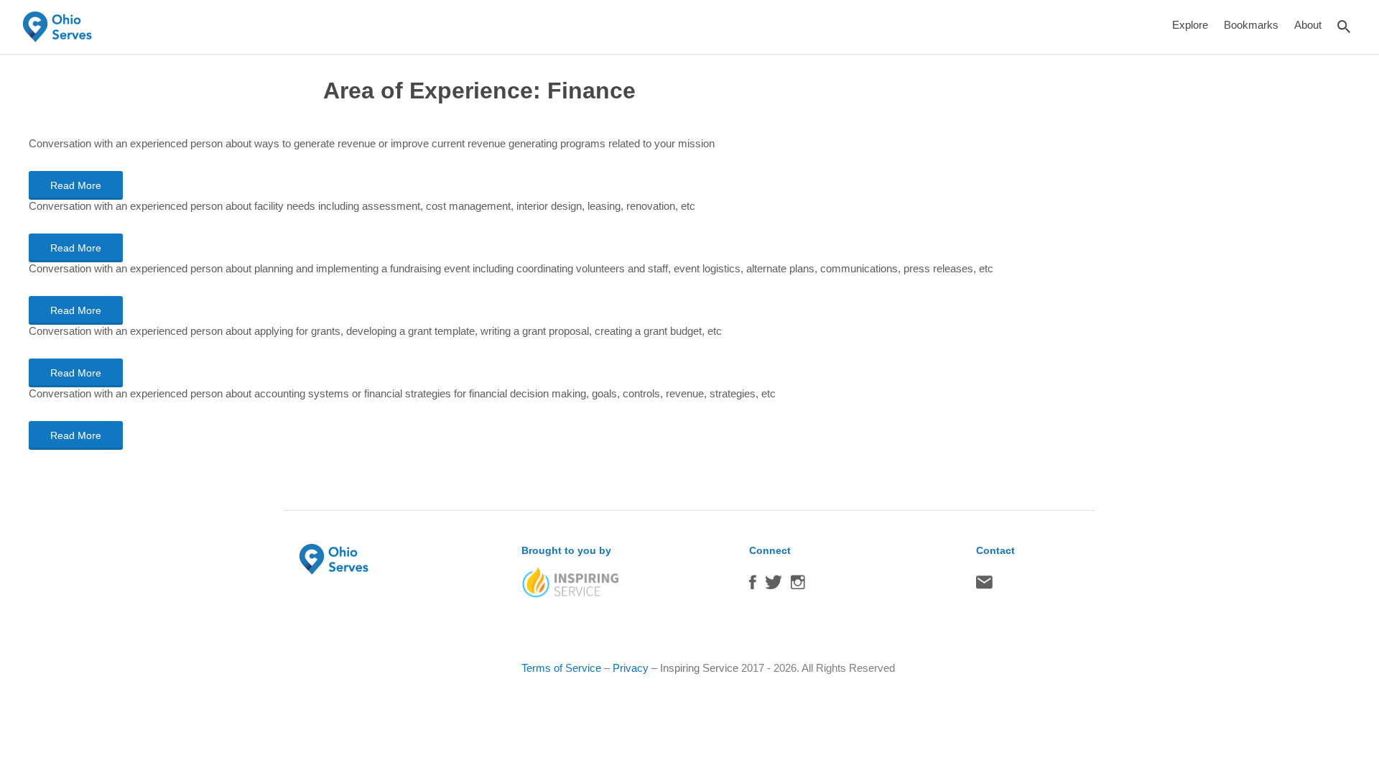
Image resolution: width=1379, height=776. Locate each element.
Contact (984, 586)
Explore (1190, 25)
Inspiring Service (699, 668)
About (1308, 25)
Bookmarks (1251, 25)
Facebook (752, 586)
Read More (75, 185)
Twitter (773, 586)
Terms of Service (561, 668)
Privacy (631, 668)
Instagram (798, 586)
